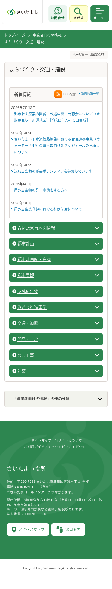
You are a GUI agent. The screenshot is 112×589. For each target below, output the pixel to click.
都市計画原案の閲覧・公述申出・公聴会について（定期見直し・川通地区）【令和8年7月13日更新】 (57, 117)
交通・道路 (27, 323)
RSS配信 (69, 94)
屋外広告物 (27, 291)
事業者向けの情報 (47, 35)
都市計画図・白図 (34, 259)
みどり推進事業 (32, 307)
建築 (21, 371)
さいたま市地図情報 (36, 228)
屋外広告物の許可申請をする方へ (41, 190)
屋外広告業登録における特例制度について (48, 209)
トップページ (14, 35)
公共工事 (25, 355)
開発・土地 (27, 339)
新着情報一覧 (90, 93)
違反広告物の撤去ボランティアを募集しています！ (55, 171)
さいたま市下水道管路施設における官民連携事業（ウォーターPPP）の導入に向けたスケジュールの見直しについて (57, 145)
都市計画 (25, 243)
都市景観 (25, 275)
